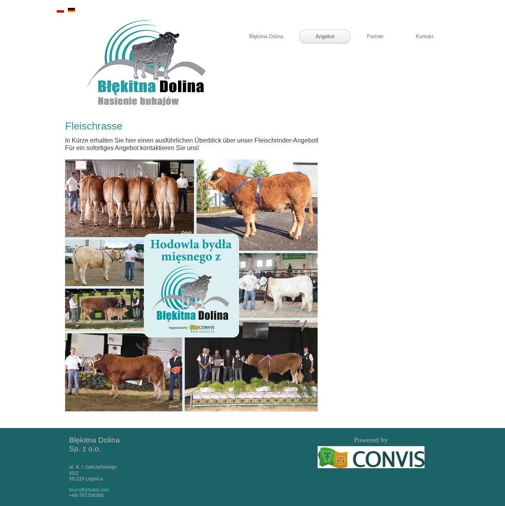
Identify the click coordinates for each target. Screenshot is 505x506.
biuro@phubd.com (89, 490)
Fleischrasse (93, 126)
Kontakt (425, 36)
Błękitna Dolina (266, 36)
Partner (375, 36)
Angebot (325, 36)
